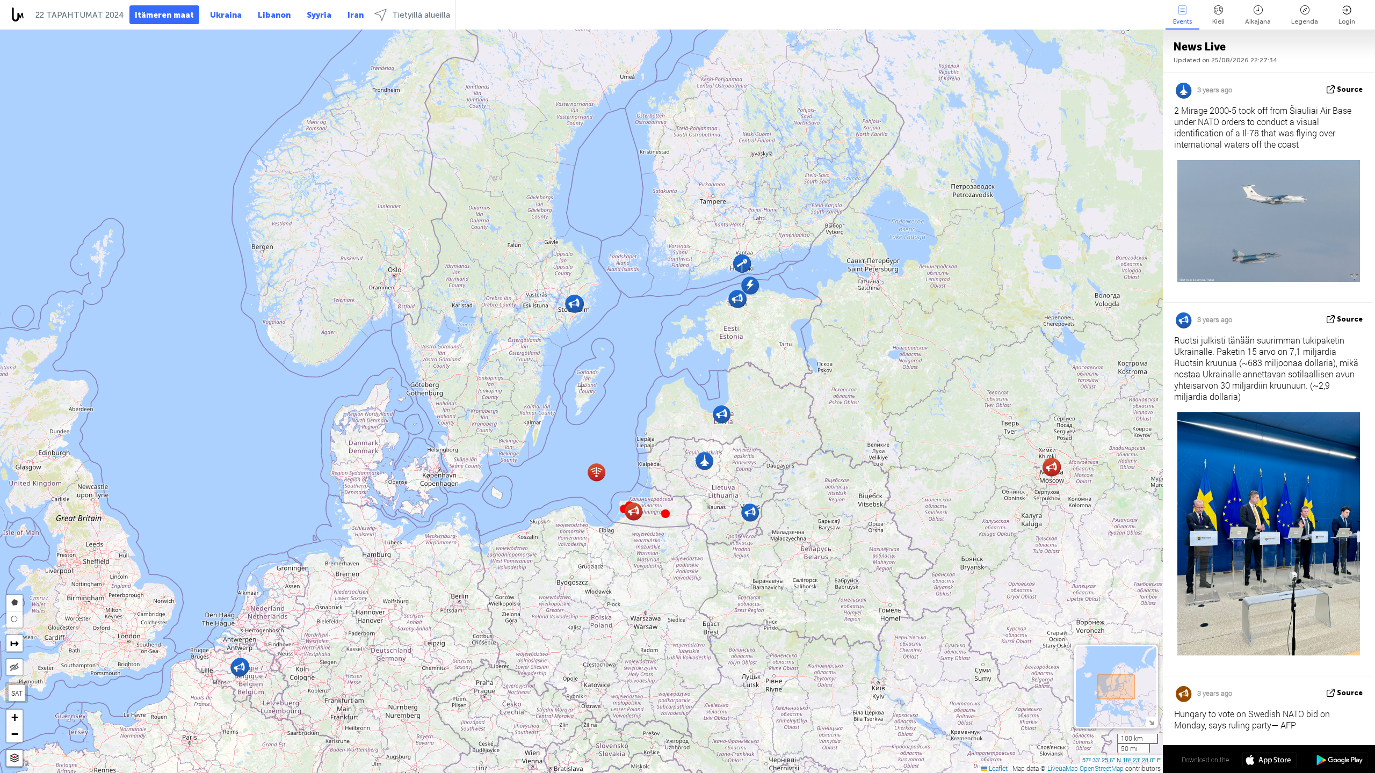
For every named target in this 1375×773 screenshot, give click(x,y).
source (1350, 89)
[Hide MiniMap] (1151, 722)
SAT (17, 693)
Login (1346, 21)
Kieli (1218, 21)
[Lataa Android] (1340, 761)
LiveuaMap (1062, 768)
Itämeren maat (164, 15)
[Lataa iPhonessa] (1269, 761)
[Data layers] (14, 758)
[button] (665, 513)
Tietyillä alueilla (421, 15)
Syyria (319, 15)
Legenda (1304, 21)
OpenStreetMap (1102, 768)
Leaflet (997, 768)
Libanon (274, 15)
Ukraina (226, 15)
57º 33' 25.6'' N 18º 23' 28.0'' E (1121, 759)
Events (1182, 21)
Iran (356, 15)
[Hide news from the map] (14, 667)
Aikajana (1258, 21)
